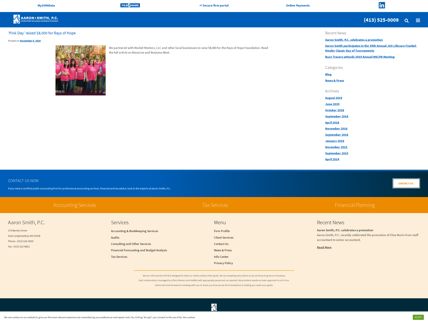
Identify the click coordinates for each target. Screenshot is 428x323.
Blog (328, 74)
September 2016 (336, 135)
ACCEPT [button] (418, 317)
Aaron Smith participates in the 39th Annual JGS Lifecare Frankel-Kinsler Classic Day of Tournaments (371, 48)
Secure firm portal (215, 5)
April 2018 (332, 122)
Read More (324, 247)
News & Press (334, 80)
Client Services (223, 237)
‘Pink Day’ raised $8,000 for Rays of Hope (42, 33)
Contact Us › (406, 183)
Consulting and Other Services (131, 244)
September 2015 (336, 153)
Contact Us (221, 244)
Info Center (221, 257)
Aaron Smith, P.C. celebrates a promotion (354, 40)
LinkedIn (382, 5)
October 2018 (334, 110)
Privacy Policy (223, 263)
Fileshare (130, 5)
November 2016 (336, 128)
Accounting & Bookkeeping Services (134, 231)
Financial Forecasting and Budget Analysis (139, 250)
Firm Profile (222, 231)
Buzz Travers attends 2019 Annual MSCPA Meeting (360, 57)
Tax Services (215, 205)
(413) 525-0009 (381, 20)
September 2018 (336, 116)
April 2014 (332, 159)
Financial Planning (355, 205)
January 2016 (334, 141)
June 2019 (332, 104)
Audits (115, 237)
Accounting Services (74, 205)
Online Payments (298, 5)
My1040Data (46, 5)
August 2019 (333, 98)
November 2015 (336, 147)
